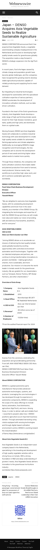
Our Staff (31, 541)
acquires (10, 477)
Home (4, 18)
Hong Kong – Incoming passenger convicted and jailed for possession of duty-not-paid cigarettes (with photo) (11, 490)
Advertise (20, 544)
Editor (4, 40)
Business (10, 18)
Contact (17, 541)
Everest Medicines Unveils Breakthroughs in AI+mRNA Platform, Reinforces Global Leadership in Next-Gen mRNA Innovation (29, 491)
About (6, 541)
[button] (3, 12)
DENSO (17, 477)
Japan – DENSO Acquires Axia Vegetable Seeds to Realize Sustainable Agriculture (20, 30)
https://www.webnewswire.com (20, 521)
